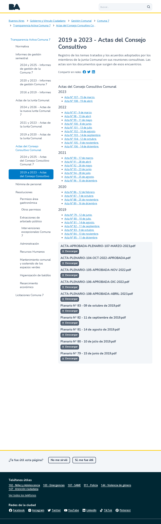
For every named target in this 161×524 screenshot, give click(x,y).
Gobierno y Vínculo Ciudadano (48, 20)
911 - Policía (91, 485)
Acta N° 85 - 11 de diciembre (80, 237)
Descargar (71, 251)
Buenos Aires (16, 20)
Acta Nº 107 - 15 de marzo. (79, 97)
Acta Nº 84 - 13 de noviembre (81, 233)
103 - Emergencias (54, 485)
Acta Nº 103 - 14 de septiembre (82, 135)
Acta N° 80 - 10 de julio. (77, 218)
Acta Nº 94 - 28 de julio (77, 173)
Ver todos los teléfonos (22, 495)
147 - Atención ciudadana (23, 489)
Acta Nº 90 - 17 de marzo (78, 158)
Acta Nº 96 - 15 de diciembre (80, 180)
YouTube (73, 510)
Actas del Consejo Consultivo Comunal (76, 25)
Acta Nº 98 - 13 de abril (77, 116)
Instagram (38, 510)
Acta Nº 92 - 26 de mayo (78, 165)
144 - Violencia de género (116, 485)
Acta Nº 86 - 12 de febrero (79, 192)
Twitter (56, 510)
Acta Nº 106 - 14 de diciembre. (81, 146)
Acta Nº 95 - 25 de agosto (79, 177)
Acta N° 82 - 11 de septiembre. (82, 226)
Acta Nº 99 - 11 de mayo (78, 120)
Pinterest (125, 510)
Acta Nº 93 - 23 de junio (78, 169)
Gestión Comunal (81, 20)
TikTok (108, 510)
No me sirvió (59, 460)
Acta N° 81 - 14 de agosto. (79, 222)
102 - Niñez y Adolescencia (24, 485)
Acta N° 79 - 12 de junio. (78, 215)
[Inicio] (14, 7)
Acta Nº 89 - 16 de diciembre (80, 203)
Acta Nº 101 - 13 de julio (78, 127)
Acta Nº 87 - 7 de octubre (78, 196)
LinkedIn (91, 510)
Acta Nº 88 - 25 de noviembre (81, 199)
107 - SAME (74, 485)
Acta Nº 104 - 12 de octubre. (80, 139)
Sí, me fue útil (84, 460)
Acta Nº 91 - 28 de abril (77, 161)
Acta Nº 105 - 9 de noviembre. (81, 142)
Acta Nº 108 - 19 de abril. (78, 101)
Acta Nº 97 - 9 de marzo (78, 112)
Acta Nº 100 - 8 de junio (78, 124)
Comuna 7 (103, 20)
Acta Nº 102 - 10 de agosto (79, 131)
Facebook (19, 510)
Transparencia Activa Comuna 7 (31, 25)
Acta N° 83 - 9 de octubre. (79, 230)
